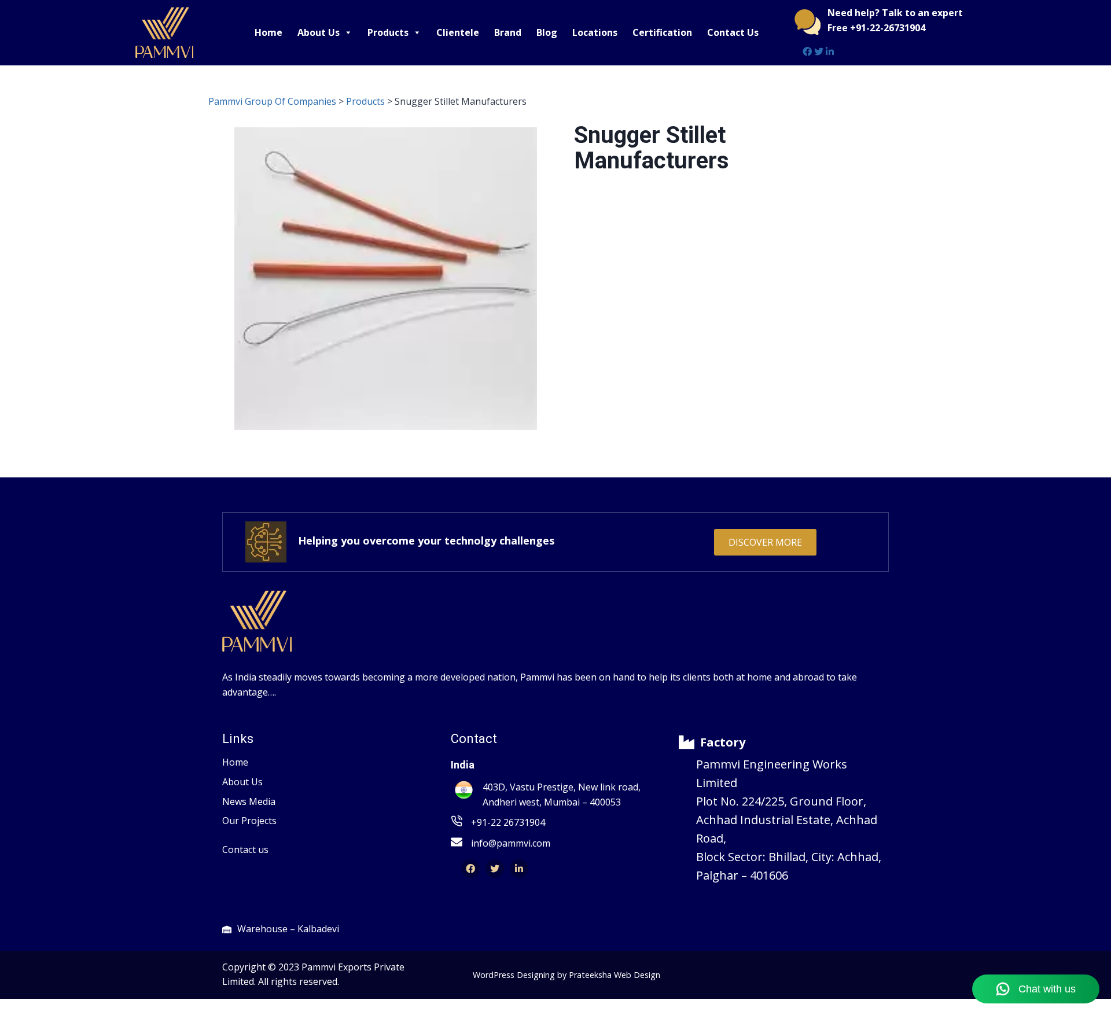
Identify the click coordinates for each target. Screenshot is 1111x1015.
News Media (248, 801)
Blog (546, 32)
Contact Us (733, 32)
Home (268, 32)
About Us (318, 32)
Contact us (245, 849)
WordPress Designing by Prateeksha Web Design (566, 974)
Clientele (457, 32)
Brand (507, 32)
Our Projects (249, 820)
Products (388, 32)
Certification (662, 32)
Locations (594, 32)
